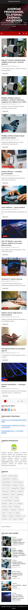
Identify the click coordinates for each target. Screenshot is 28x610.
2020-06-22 (14, 209)
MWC (10, 506)
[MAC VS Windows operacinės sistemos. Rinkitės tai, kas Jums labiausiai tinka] (14, 228)
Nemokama (16, 506)
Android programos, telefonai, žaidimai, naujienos (14, 15)
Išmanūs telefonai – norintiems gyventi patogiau (11, 173)
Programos (5, 343)
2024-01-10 (14, 140)
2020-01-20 (14, 247)
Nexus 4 (21, 510)
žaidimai (21, 519)
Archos (21, 485)
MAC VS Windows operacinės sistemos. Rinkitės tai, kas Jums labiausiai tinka (11, 243)
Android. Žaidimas (12, 476)
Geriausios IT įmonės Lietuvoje (11, 279)
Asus (3, 488)
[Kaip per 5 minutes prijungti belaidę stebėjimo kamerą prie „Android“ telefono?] (14, 47)
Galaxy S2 (13, 491)
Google (13, 494)
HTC (11, 497)
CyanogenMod (14, 488)
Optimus (18, 513)
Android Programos (18, 482)
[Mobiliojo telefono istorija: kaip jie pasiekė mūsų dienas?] (14, 123)
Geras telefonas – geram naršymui (13, 207)
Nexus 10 (11, 513)
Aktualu (5, 93)
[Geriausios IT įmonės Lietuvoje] (14, 266)
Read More (5, 73)
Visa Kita (5, 236)
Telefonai (5, 130)
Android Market (6, 479)
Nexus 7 (4, 513)
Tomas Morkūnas (7, 66)
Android (4, 476)
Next (22, 401)
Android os (14, 479)
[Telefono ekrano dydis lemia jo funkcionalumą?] (14, 300)
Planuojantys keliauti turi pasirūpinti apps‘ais (13, 350)
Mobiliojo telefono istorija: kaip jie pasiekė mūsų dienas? (12, 137)
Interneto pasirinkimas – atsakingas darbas (13, 385)
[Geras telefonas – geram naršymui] (14, 195)
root (24, 516)
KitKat (10, 503)
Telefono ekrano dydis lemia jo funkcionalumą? (11, 314)
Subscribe (26, 33)
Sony (10, 519)
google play (20, 494)
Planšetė (4, 516)
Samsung (4, 519)
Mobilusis (20, 503)
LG (15, 503)
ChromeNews (20, 606)
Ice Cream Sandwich (7, 500)
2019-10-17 (14, 281)
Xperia (15, 519)
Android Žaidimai (6, 485)
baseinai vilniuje (5, 526)
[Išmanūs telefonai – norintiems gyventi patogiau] (14, 159)
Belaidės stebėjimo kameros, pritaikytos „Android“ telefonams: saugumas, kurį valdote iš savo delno (13, 100)
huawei (16, 497)
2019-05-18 (14, 317)
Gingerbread (5, 494)
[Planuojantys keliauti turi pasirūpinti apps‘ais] (14, 336)
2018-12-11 (14, 352)
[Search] (23, 33)
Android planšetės (6, 482)
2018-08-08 (14, 388)
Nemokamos (13, 510)
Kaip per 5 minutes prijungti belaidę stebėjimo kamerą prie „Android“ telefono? (13, 62)
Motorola (4, 506)
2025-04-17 (14, 104)
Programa (11, 516)
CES (8, 488)
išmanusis (17, 500)
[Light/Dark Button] (20, 33)
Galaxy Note (5, 491)
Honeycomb (5, 497)
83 (18, 401)
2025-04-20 (14, 66)
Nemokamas (5, 510)
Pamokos (5, 55)
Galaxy (22, 488)
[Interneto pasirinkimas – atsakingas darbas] (14, 372)
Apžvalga (15, 485)
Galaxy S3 (20, 491)
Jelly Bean (4, 503)
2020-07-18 (14, 175)
